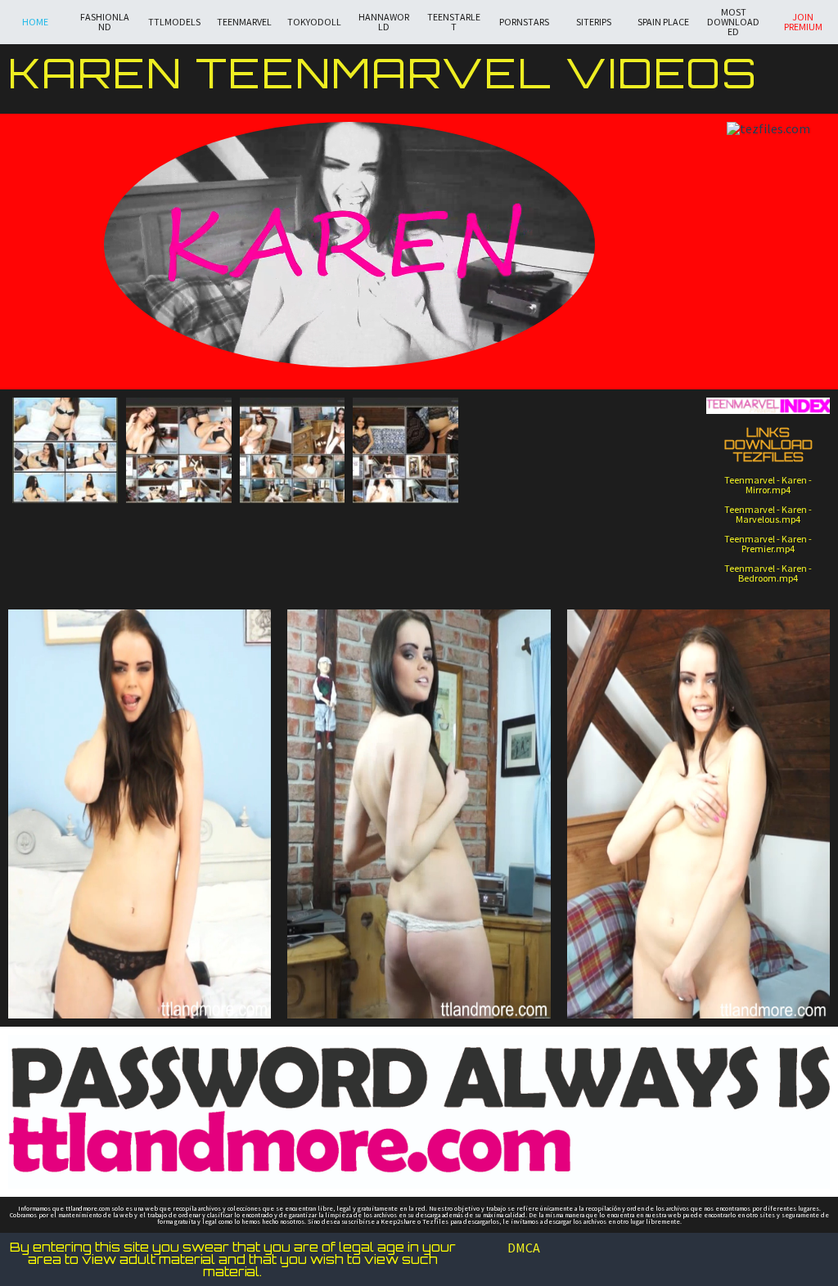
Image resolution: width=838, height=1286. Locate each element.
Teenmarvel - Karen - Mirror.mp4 (768, 485)
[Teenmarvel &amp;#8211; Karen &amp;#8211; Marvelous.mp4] (292, 450)
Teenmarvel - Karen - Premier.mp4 (768, 544)
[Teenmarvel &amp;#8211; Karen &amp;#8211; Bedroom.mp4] (179, 450)
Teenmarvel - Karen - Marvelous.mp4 (768, 514)
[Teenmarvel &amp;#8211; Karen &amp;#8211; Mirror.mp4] (405, 450)
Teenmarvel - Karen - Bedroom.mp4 (768, 573)
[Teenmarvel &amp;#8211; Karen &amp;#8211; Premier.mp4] (65, 450)
